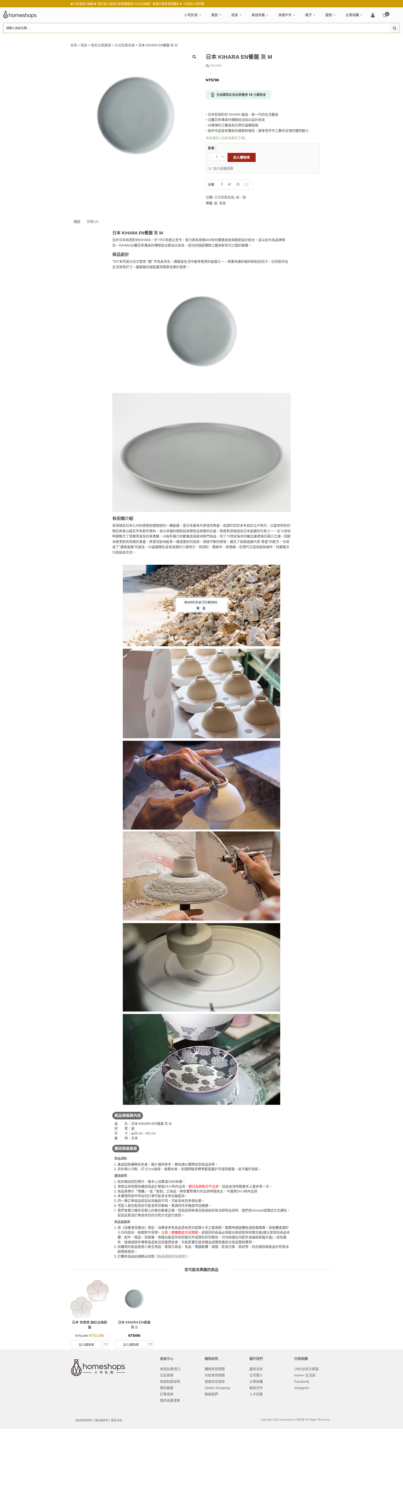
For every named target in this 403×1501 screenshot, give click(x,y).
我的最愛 (166, 1388)
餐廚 (214, 15)
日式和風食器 (125, 45)
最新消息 (256, 1369)
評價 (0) (92, 221)
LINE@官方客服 (306, 1369)
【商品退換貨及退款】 (170, 1256)
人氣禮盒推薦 (220, 37)
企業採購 (352, 15)
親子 (308, 15)
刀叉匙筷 (300, 37)
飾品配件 (326, 37)
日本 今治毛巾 (240, 37)
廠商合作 (256, 1388)
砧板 (255, 37)
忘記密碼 (166, 1375)
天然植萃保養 (260, 37)
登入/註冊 (373, 15)
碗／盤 (241, 197)
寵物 (328, 15)
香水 (295, 37)
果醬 (266, 37)
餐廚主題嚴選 (101, 45)
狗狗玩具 (373, 37)
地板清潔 (279, 37)
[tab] (77, 221)
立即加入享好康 (193, 4)
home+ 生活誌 (304, 1375)
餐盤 (222, 203)
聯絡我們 (211, 1394)
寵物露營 (331, 37)
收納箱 (319, 37)
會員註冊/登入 (170, 1369)
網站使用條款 (84, 1420)
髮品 (337, 37)
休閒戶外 (285, 15)
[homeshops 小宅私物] (20, 14)
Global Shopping (217, 1388)
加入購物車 (241, 157)
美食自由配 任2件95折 (196, 37)
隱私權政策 (101, 1420)
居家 (234, 15)
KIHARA (216, 65)
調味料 (226, 37)
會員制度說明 (170, 1381)
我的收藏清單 (170, 1400)
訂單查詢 (166, 1394)
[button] (220, 168)
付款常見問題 (215, 1375)
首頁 (73, 45)
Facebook (301, 1381)
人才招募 (256, 1394)
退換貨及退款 (215, 1381)
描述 (77, 221)
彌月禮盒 (311, 37)
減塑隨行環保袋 (289, 37)
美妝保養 (258, 15)
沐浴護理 (353, 37)
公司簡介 (256, 1375)
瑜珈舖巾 (368, 37)
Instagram (301, 1388)
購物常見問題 (215, 1369)
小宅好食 (191, 15)
